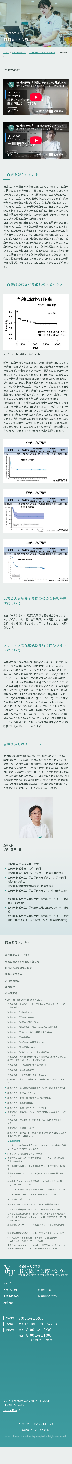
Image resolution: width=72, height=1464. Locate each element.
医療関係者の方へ (13, 32)
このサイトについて (44, 1424)
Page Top (57, 1459)
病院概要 (8, 1302)
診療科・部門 (45, 1289)
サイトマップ (22, 1424)
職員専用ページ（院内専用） (36, 1429)
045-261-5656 (16, 1404)
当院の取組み (11, 1296)
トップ (7, 1283)
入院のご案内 (11, 1289)
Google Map (10, 1410)
